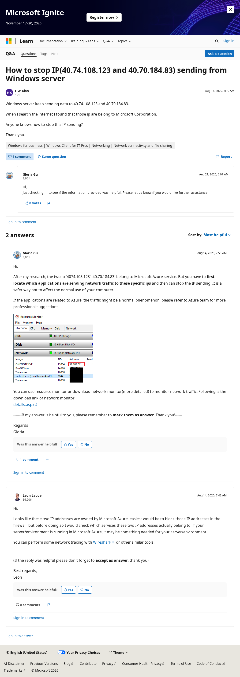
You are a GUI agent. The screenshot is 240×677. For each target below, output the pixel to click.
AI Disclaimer (14, 663)
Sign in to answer (19, 636)
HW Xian (22, 91)
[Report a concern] (49, 203)
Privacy (107, 663)
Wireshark (102, 542)
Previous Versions (44, 663)
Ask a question (220, 53)
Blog (67, 663)
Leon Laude (32, 495)
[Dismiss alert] (230, 9)
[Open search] (216, 41)
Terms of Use (181, 663)
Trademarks (13, 670)
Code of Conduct (210, 663)
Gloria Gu (30, 174)
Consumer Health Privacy (141, 663)
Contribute (88, 663)
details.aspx (23, 404)
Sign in (228, 41)
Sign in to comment (21, 222)
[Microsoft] (9, 41)
